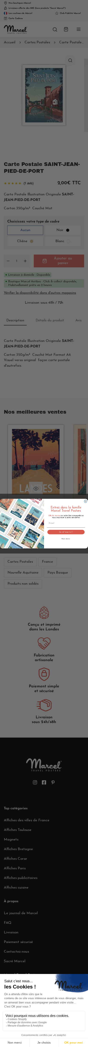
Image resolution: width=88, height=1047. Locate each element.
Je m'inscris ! (65, 532)
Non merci (66, 538)
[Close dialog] (85, 501)
